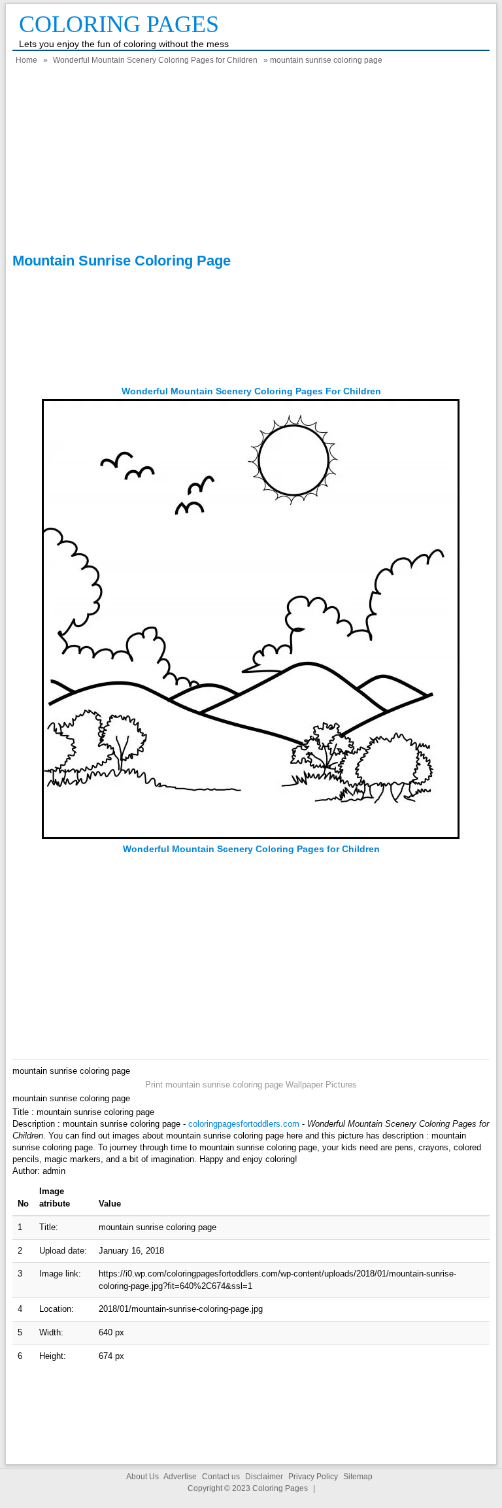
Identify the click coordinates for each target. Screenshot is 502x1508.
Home (26, 60)
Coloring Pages (119, 24)
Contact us (221, 1476)
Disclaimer (264, 1476)
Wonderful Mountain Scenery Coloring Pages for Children (155, 60)
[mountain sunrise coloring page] (251, 837)
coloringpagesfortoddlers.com (243, 1124)
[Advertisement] (251, 160)
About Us (142, 1476)
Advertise (180, 1476)
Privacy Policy (313, 1476)
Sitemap (358, 1476)
